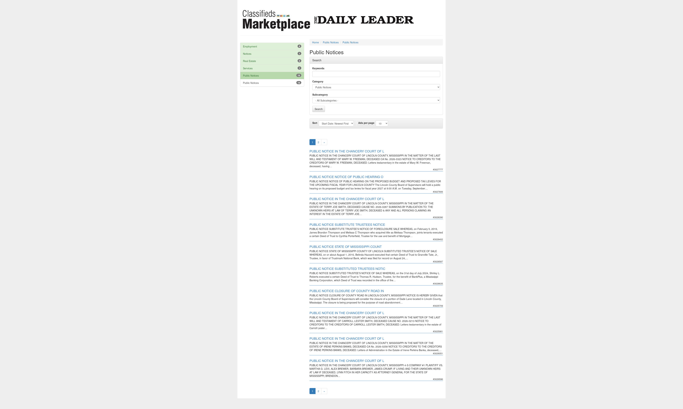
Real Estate (249, 61)
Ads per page (366, 123)
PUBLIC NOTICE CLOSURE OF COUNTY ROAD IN (346, 290)
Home (315, 42)
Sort (314, 123)
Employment (250, 46)
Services (248, 68)
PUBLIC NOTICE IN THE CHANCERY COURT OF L (346, 151)
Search (319, 109)
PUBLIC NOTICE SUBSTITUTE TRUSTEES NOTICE (347, 224)
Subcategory (320, 94)
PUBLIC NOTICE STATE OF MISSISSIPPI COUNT (345, 246)
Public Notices (251, 75)
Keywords (318, 68)
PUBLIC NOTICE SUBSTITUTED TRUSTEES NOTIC (347, 268)
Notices (247, 53)
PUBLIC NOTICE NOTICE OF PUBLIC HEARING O (346, 176)
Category (317, 81)
